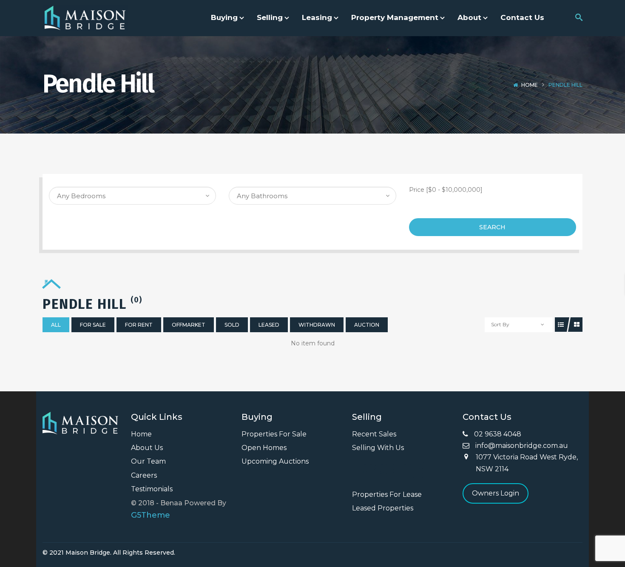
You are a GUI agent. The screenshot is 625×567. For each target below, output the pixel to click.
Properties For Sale (274, 434)
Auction (366, 325)
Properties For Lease (387, 494)
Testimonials (152, 489)
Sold (231, 325)
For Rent (139, 325)
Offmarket (188, 325)
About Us (147, 448)
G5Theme (150, 515)
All (56, 325)
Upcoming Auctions (275, 461)
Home (529, 85)
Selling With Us (378, 448)
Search (492, 227)
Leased (269, 325)
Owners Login (495, 493)
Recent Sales (374, 434)
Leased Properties (382, 508)
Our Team (148, 461)
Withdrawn (316, 325)
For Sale (93, 325)
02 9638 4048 (496, 434)
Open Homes (264, 448)
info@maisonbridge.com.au (521, 446)
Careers (144, 475)
